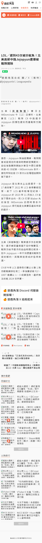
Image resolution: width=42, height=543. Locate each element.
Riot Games (18, 346)
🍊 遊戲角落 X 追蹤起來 (18, 299)
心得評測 (15, 7)
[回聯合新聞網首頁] (2, 3)
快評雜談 (34, 7)
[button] (40, 2)
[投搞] (29, 2)
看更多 (21, 449)
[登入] (36, 2)
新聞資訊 (24, 7)
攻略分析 (5, 7)
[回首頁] (7, 3)
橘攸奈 (23, 15)
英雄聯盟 (13, 15)
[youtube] (32, 2)
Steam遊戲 (34, 15)
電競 (28, 346)
